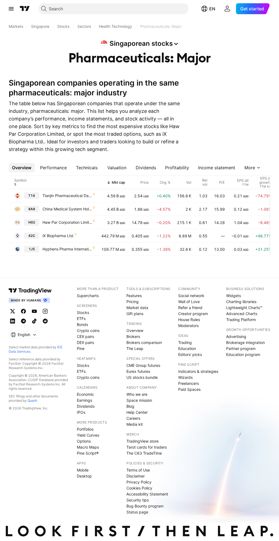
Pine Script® (88, 453)
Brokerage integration (245, 342)
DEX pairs (85, 342)
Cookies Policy (139, 488)
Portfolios (85, 429)
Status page (137, 512)
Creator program (193, 313)
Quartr (32, 400)
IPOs (81, 412)
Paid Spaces (189, 389)
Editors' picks (190, 354)
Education (187, 348)
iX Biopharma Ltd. (58, 235)
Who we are (136, 394)
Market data (137, 307)
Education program (243, 354)
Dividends (86, 406)
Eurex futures (138, 371)
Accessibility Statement (147, 494)
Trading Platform (241, 319)
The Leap (134, 348)
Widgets (233, 295)
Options (84, 441)
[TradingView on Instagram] (45, 311)
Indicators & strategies (198, 371)
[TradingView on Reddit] (45, 321)
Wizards (185, 377)
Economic (85, 394)
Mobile (83, 470)
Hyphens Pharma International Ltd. (67, 249)
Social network (191, 295)
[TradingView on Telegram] (23, 321)
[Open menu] (11, 8)
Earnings (84, 400)
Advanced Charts (241, 313)
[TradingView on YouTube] (34, 311)
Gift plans (134, 313)
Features (134, 295)
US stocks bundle (142, 377)
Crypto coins (88, 330)
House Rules (189, 319)
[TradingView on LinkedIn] (12, 321)
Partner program (241, 348)
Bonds (82, 324)
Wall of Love (189, 301)
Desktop (84, 476)
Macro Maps (88, 447)
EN (212, 8)
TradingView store (142, 441)
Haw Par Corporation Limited (67, 222)
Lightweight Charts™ (244, 307)
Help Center (137, 412)
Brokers (133, 336)
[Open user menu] (227, 8)
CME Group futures (143, 365)
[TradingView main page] (25, 9)
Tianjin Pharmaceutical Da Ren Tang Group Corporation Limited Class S (67, 195)
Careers (133, 418)
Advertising (236, 336)
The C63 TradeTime (144, 453)
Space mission (139, 400)
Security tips (137, 500)
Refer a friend (190, 307)
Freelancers (188, 383)
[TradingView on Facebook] (23, 311)
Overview (134, 330)
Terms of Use (138, 470)
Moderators (188, 325)
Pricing (132, 301)
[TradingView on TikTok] (34, 321)
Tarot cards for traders (146, 447)
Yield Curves (88, 435)
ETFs (81, 318)
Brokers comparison (144, 342)
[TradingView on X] (12, 311)
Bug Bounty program (144, 506)
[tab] (22, 167)
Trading (185, 342)
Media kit (134, 424)
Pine (80, 348)
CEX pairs (85, 336)
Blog (130, 406)
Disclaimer (135, 476)
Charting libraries (241, 301)
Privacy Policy (138, 482)
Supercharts (88, 295)
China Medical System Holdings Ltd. (67, 209)
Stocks (83, 312)
